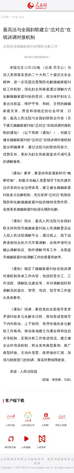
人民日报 (10, 425)
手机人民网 (61, 425)
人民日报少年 (28, 425)
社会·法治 (18, 17)
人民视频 (25, 447)
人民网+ (45, 425)
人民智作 (41, 447)
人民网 (5, 17)
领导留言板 (10, 447)
